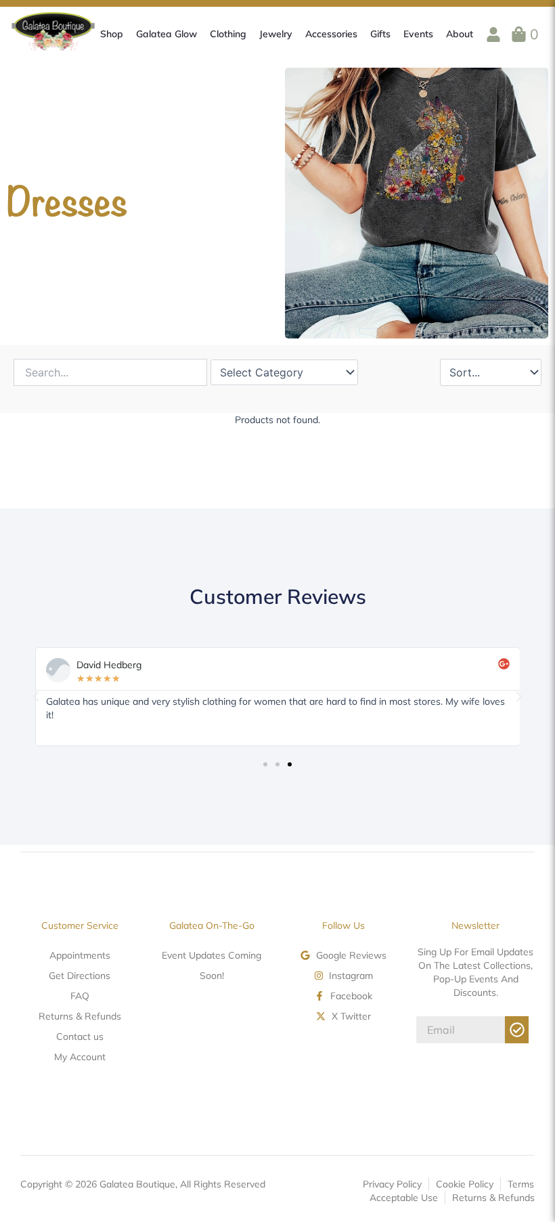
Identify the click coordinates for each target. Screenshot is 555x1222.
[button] (36, 696)
